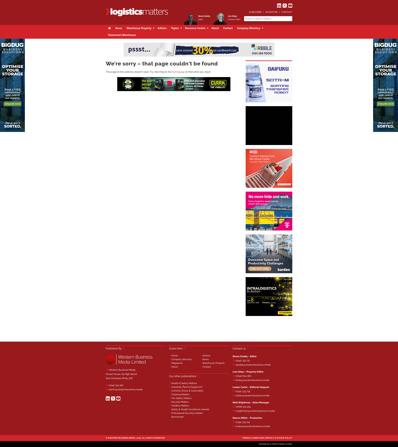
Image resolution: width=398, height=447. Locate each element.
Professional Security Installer (187, 413)
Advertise (271, 12)
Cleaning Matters (180, 394)
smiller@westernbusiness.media (253, 426)
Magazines (177, 363)
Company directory (181, 359)
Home (174, 355)
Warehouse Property (213, 363)
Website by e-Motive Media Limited (275, 444)
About (174, 366)
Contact (286, 12)
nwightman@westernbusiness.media (255, 411)
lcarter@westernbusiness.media (253, 395)
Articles (206, 355)
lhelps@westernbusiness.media (252, 380)
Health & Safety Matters (184, 383)
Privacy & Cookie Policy (279, 438)
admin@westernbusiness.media (126, 389)
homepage (178, 71)
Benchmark (177, 416)
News (205, 359)
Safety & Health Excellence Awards (190, 409)
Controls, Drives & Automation (187, 390)
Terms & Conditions (253, 438)
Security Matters (180, 402)
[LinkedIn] (279, 5)
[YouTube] (290, 5)
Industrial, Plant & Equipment (186, 387)
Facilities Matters (180, 405)
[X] (285, 5)
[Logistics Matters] (137, 15)
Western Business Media (121, 438)
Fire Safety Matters (181, 398)
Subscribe (255, 12)
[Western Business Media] (129, 364)
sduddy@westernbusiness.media (253, 364)
